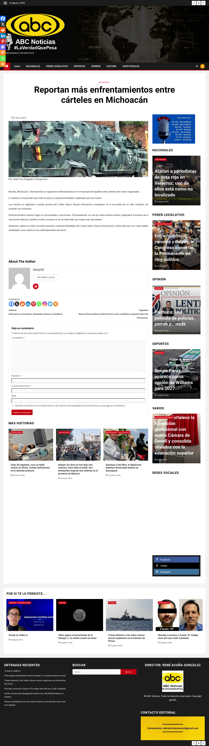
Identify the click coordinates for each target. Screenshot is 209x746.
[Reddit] (22, 303)
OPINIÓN (95, 66)
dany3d (38, 270)
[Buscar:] (97, 672)
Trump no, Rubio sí (18, 635)
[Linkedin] (27, 303)
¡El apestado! (168, 324)
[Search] (197, 66)
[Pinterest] (33, 303)
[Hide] (1, 69)
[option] (176, 182)
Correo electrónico (21, 385)
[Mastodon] (3, 47)
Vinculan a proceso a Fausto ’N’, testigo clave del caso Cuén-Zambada (35, 688)
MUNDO (62, 603)
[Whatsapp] (39, 303)
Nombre (16, 375)
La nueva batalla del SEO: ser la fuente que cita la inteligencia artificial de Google (176, 441)
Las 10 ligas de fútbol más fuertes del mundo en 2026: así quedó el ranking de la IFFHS (175, 376)
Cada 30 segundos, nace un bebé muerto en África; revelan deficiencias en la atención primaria (30, 467)
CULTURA (111, 66)
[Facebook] (194, 3)
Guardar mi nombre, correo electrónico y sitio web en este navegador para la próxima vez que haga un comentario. (70, 405)
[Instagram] (203, 3)
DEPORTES (79, 66)
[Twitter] (198, 3)
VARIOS (159, 417)
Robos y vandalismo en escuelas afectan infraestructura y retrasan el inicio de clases (175, 247)
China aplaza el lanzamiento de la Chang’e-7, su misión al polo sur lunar (35, 675)
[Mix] (3, 53)
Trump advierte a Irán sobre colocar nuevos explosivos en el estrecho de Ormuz (126, 638)
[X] (16, 303)
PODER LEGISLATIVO (57, 66)
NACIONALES (33, 66)
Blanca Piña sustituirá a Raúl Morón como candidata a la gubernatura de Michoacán (113, 314)
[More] (55, 303)
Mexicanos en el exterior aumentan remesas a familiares (36, 312)
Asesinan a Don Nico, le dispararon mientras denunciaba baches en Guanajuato (123, 467)
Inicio (17, 66)
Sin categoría (24, 603)
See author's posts (46, 277)
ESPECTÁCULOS (131, 66)
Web (14, 395)
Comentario (18, 337)
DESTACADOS (104, 82)
